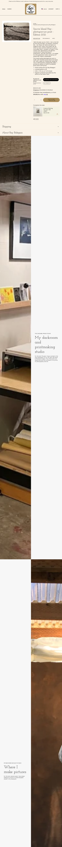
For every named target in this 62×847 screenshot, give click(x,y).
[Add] (57, 114)
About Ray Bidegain (12, 133)
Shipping (35, 90)
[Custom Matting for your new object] (37, 111)
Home (34, 23)
